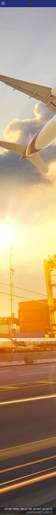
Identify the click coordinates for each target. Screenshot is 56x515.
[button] (31, 3)
